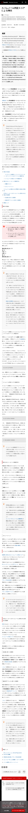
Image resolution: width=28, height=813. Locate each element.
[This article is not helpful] (24, 771)
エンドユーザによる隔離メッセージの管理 (13, 759)
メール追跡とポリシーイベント (11, 762)
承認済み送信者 (8, 661)
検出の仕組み (7, 172)
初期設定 (4, 100)
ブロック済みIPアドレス (7, 591)
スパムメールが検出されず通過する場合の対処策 (14, 189)
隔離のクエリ (8, 184)
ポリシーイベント (9, 186)
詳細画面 (22, 339)
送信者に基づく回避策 (10, 197)
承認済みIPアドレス (11, 691)
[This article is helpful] (19, 771)
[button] (22, 2)
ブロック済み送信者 (6, 580)
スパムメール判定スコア (7, 636)
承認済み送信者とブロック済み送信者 (12, 757)
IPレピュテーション (6, 564)
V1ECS (8, 45)
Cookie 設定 (6, 810)
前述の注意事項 (9, 301)
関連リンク (6, 203)
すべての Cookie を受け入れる (18, 810)
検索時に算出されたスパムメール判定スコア (12, 555)
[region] (14, 807)
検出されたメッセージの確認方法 (11, 181)
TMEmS (4, 45)
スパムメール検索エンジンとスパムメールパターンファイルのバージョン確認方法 (15, 175)
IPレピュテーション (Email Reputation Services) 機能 (13, 753)
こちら (3, 667)
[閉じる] (25, 803)
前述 (3, 624)
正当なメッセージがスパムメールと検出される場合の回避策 (14, 194)
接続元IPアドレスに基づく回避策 (13, 200)
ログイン (19, 788)
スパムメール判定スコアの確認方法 (13, 178)
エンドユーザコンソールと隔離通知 (14, 518)
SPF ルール (15, 564)
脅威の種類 (17, 545)
